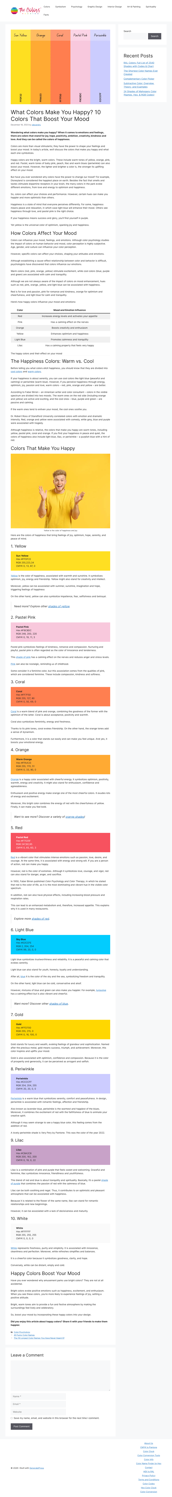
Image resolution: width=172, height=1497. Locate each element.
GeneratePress (37, 1468)
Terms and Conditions (148, 1479)
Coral (13, 711)
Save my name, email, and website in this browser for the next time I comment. (56, 1418)
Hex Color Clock (148, 1487)
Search (127, 31)
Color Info (148, 1459)
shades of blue (58, 1003)
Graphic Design (95, 6)
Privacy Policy (148, 1475)
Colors (47, 6)
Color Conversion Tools (148, 1455)
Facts (46, 14)
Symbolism (60, 6)
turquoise (101, 990)
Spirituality (151, 6)
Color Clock (148, 1451)
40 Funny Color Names (24, 1335)
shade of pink (23, 657)
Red (13, 857)
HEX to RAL (148, 1471)
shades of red (40, 918)
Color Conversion (148, 1491)
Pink (13, 664)
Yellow (14, 575)
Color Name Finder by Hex (148, 1463)
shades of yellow (58, 606)
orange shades (75, 816)
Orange (15, 779)
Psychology (76, 6)
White (14, 1248)
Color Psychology (22, 1332)
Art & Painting (133, 6)
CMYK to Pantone (148, 1447)
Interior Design (115, 6)
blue (23, 976)
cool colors (16, 371)
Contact (148, 1467)
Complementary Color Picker (139, 78)
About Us (148, 1443)
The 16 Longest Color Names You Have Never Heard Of (39, 1338)
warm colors (34, 371)
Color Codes (149, 1483)
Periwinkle (16, 1098)
